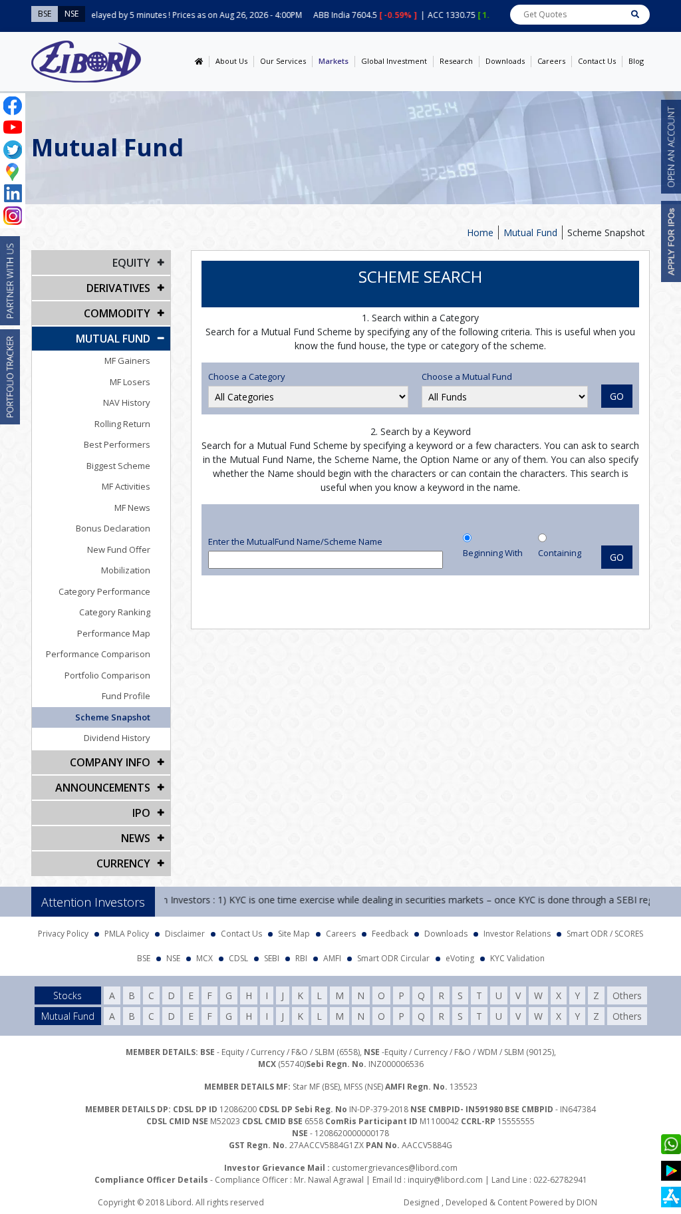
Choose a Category (246, 376)
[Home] (199, 61)
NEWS (135, 838)
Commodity (117, 313)
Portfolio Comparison (107, 675)
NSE (173, 958)
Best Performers (117, 444)
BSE (143, 958)
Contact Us (597, 61)
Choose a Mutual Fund (467, 376)
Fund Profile (126, 696)
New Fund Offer (118, 549)
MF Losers (130, 382)
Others (627, 995)
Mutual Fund (530, 232)
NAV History (126, 402)
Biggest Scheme (118, 466)
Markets (333, 61)
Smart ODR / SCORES (605, 933)
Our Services (283, 61)
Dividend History (117, 738)
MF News (132, 508)
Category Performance (104, 591)
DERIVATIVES (118, 288)
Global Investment (394, 61)
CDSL (238, 958)
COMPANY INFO (110, 762)
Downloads (505, 61)
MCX (204, 958)
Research (456, 61)
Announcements (102, 787)
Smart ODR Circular (393, 958)
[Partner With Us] (10, 280)
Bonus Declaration (113, 528)
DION (587, 1202)
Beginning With (493, 552)
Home (480, 232)
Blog (636, 61)
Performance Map (113, 633)
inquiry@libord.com (445, 1179)
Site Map (294, 933)
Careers (551, 61)
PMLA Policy (126, 933)
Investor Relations (517, 933)
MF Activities (126, 486)
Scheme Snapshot (112, 717)
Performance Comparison (98, 654)
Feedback (390, 933)
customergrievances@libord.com (395, 1167)
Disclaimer (185, 933)
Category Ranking (114, 612)
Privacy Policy (63, 933)
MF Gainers (127, 361)
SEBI (271, 958)
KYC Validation (517, 958)
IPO (141, 813)
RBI (301, 958)
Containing (559, 552)
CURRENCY (123, 863)
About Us (231, 61)
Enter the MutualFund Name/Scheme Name (295, 541)
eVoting (460, 958)
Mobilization (125, 570)
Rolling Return (122, 424)
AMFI (332, 958)
